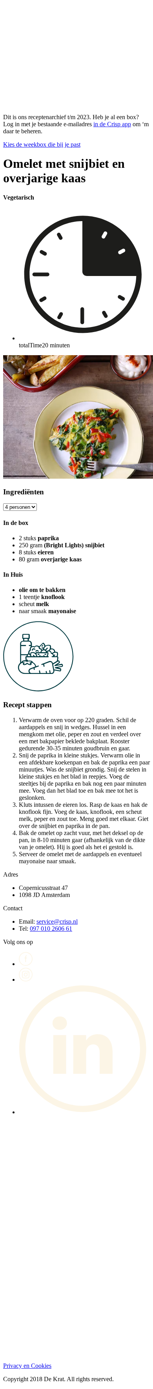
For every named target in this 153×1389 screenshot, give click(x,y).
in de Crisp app (112, 124)
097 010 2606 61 (51, 928)
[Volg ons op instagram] (26, 979)
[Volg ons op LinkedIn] (84, 1112)
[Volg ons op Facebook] (26, 963)
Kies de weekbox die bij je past (41, 144)
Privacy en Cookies (27, 1365)
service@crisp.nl (57, 921)
